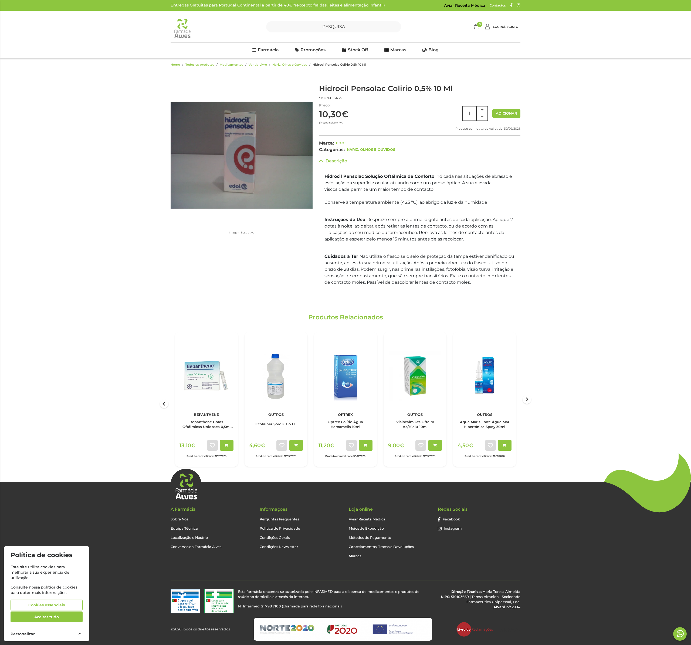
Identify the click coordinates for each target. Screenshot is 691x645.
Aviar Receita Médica (464, 5)
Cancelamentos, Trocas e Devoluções (381, 547)
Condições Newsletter (279, 547)
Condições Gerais (275, 538)
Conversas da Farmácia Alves (196, 547)
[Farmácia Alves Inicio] (182, 26)
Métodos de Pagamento (370, 538)
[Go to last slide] (164, 403)
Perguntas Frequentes (279, 519)
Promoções (313, 49)
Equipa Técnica (184, 528)
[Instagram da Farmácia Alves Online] (518, 5)
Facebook (451, 519)
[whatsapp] (680, 634)
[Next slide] (527, 399)
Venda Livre (258, 64)
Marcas (398, 49)
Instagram (453, 528)
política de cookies (59, 587)
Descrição (336, 160)
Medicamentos (231, 64)
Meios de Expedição (366, 528)
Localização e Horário (189, 538)
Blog (433, 49)
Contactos (498, 5)
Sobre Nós (179, 519)
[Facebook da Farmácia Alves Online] (511, 5)
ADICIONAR (506, 113)
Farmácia (268, 49)
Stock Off (358, 49)
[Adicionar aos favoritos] (212, 445)
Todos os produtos (199, 64)
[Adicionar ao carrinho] (226, 445)
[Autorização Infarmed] (219, 601)
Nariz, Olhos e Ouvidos (289, 64)
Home (175, 64)
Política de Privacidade (280, 528)
